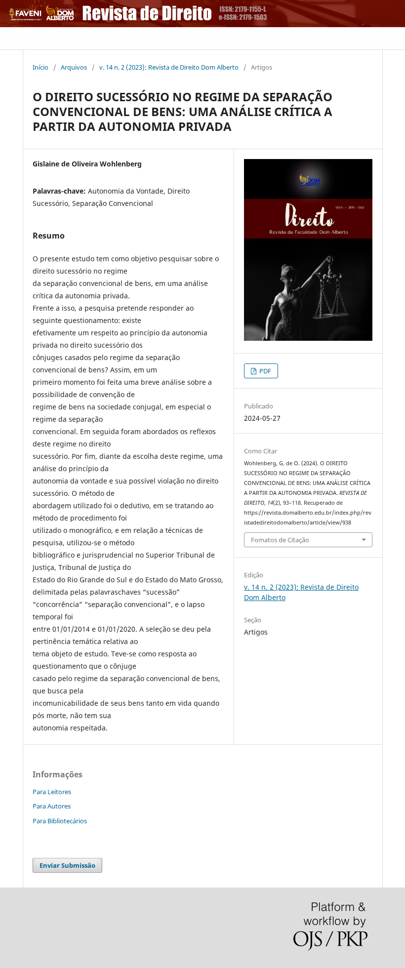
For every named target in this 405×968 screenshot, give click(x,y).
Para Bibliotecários (60, 820)
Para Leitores (52, 791)
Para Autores (52, 806)
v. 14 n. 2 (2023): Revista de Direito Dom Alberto (169, 67)
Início (40, 67)
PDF (264, 370)
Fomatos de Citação (280, 539)
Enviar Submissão (67, 865)
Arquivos (74, 67)
